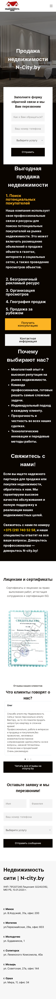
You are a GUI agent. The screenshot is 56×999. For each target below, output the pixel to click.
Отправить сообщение (28, 843)
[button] (28, 199)
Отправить (28, 151)
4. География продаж (26, 301)
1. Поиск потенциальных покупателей (20, 199)
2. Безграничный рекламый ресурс (23, 281)
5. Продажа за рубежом (19, 311)
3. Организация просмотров (20, 292)
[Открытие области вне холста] (51, 6)
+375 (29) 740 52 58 (19, 530)
